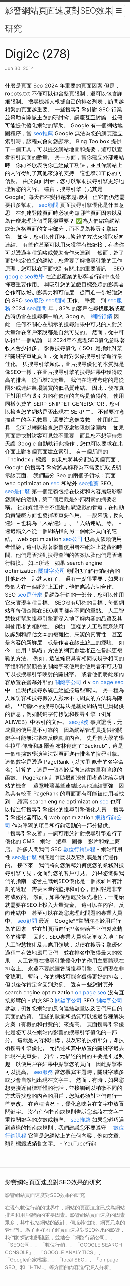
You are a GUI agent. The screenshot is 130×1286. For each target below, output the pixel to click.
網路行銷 (101, 316)
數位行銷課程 (79, 849)
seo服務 (34, 300)
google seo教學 (24, 276)
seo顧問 (48, 205)
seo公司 (73, 539)
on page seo (108, 682)
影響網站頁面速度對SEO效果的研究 (63, 19)
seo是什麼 (17, 491)
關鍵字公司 (51, 570)
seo (55, 483)
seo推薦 (43, 133)
